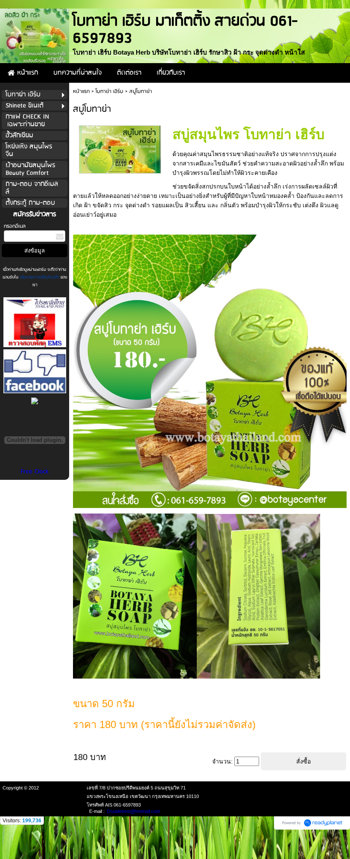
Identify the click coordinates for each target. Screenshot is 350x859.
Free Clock (34, 471)
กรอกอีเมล (15, 226)
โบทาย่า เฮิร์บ (109, 91)
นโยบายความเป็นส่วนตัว (39, 277)
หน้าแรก (81, 91)
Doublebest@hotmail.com (133, 811)
